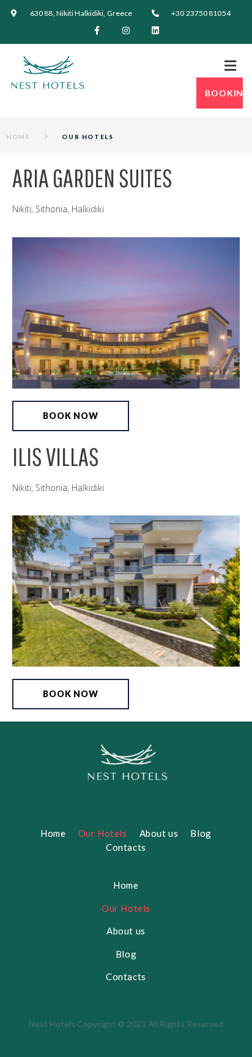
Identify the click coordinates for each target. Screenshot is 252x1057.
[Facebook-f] (96, 30)
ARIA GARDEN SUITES (92, 177)
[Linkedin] (155, 30)
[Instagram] (126, 30)
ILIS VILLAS (55, 456)
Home (18, 136)
